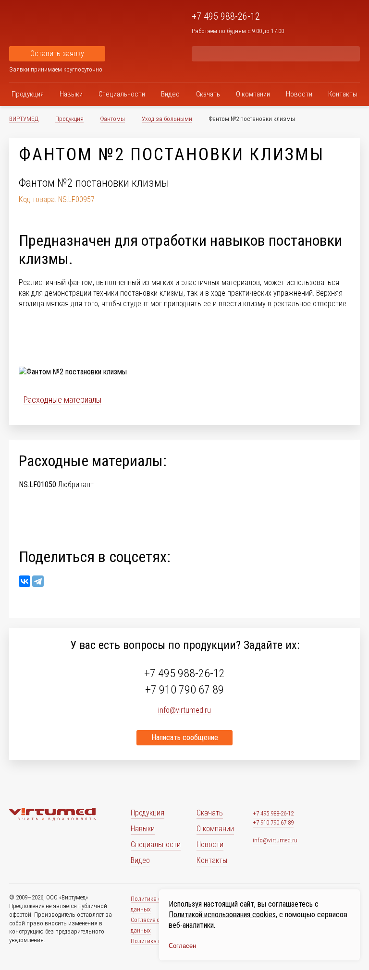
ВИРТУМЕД (23, 118)
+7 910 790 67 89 (184, 689)
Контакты (342, 94)
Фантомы (112, 118)
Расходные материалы (62, 400)
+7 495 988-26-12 (226, 16)
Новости (299, 94)
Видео (170, 94)
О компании (253, 94)
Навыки (71, 94)
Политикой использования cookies (222, 914)
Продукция (28, 94)
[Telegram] (38, 581)
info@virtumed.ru (275, 840)
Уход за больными (167, 118)
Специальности (121, 94)
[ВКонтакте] (24, 581)
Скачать (208, 94)
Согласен (182, 945)
